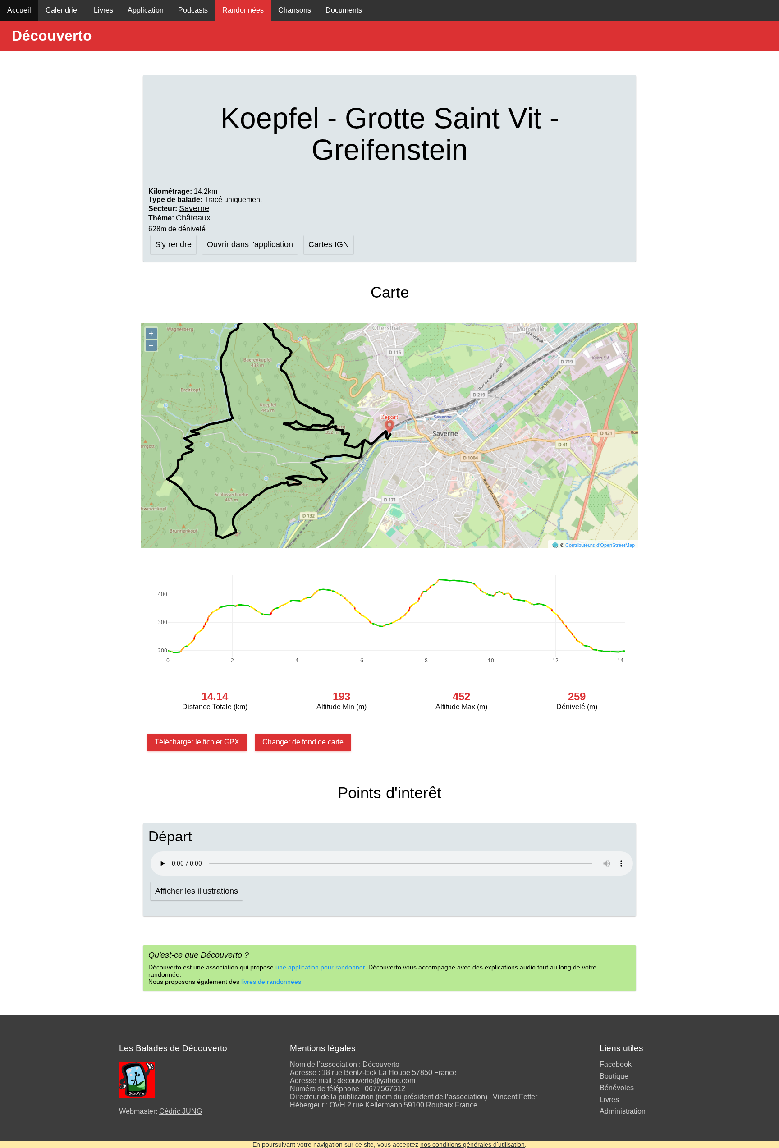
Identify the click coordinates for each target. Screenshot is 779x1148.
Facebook (616, 1064)
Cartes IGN (328, 244)
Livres (103, 10)
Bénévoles (617, 1088)
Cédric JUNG (180, 1111)
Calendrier (62, 10)
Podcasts (193, 10)
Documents (343, 10)
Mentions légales (323, 1048)
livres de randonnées (271, 981)
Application (146, 10)
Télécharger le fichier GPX (197, 742)
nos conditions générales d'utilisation (472, 1144)
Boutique (614, 1076)
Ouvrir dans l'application (250, 244)
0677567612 (385, 1089)
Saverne (194, 208)
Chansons (294, 10)
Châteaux (193, 217)
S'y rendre (173, 244)
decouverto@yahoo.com (376, 1080)
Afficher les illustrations (196, 890)
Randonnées (243, 10)
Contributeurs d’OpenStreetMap (600, 545)
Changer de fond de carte (303, 742)
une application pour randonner (320, 967)
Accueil (19, 10)
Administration (623, 1111)
